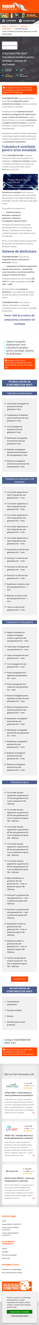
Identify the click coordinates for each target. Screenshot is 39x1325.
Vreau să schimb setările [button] (19, 1316)
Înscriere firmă (29, 21)
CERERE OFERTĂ (20, 979)
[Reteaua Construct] (17, 1290)
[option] (19, 15)
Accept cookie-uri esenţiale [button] (19, 1312)
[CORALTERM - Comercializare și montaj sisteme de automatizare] (12, 1085)
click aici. (19, 92)
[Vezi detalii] (33, 1112)
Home (4, 26)
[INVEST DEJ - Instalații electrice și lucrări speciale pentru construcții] (12, 1128)
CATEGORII (11, 21)
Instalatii (13, 26)
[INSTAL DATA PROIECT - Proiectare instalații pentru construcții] (12, 1171)
